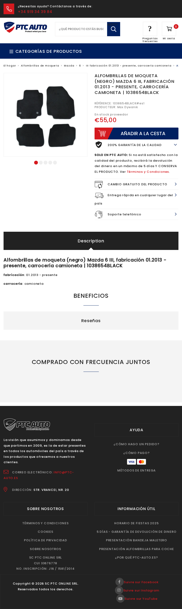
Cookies (45, 531)
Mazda (69, 65)
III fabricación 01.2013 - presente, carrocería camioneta (129, 65)
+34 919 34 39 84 (35, 11)
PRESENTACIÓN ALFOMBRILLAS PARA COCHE (136, 549)
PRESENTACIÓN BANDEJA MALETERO (136, 540)
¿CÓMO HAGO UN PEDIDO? (136, 444)
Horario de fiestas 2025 (136, 523)
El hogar (10, 65)
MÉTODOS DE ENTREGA (136, 470)
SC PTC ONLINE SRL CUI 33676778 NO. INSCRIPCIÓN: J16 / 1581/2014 (45, 563)
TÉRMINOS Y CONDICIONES (45, 523)
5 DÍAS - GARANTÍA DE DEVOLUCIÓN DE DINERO (137, 531)
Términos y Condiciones (148, 171)
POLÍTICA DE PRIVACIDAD (45, 540)
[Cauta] (113, 29)
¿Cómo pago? (136, 453)
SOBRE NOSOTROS (45, 549)
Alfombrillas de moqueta (40, 65)
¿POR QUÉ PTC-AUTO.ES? (136, 557)
